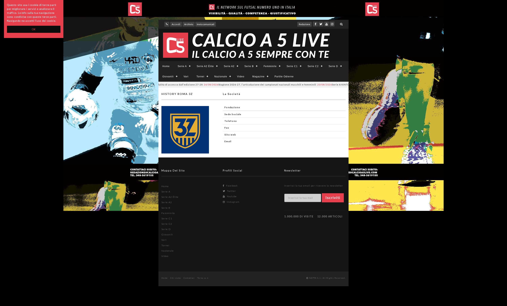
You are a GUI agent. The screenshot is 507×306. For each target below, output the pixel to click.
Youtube (231, 196)
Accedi (176, 24)
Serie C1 (292, 66)
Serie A (182, 66)
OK (34, 29)
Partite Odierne (284, 76)
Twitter (231, 190)
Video (240, 76)
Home (166, 66)
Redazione (304, 24)
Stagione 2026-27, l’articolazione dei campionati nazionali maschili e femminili (249, 84)
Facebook (231, 185)
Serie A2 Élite (205, 66)
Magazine (258, 76)
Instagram (232, 201)
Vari (186, 76)
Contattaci (189, 278)
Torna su (202, 278)
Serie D (333, 66)
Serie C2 (313, 66)
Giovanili (168, 76)
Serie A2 (229, 66)
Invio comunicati (205, 24)
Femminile (270, 66)
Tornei (200, 76)
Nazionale (220, 76)
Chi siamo (175, 278)
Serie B (249, 66)
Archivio (188, 24)
